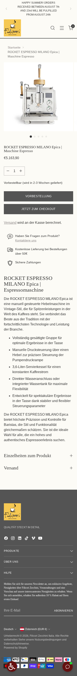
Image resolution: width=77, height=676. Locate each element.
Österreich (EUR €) (36, 629)
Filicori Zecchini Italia (42, 635)
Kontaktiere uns (25, 240)
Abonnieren (63, 610)
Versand (10, 222)
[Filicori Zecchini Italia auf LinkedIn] (20, 539)
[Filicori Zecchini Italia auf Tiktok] (27, 539)
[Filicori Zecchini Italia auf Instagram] (13, 539)
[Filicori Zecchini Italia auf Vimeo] (33, 539)
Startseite (14, 47)
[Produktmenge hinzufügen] (21, 171)
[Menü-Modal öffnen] (61, 27)
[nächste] (70, 9)
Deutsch (8, 629)
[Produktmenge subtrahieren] (8, 171)
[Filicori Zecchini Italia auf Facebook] (6, 539)
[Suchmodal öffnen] (52, 27)
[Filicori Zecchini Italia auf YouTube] (40, 539)
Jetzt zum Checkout (38, 209)
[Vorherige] (6, 9)
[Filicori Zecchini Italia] (12, 27)
